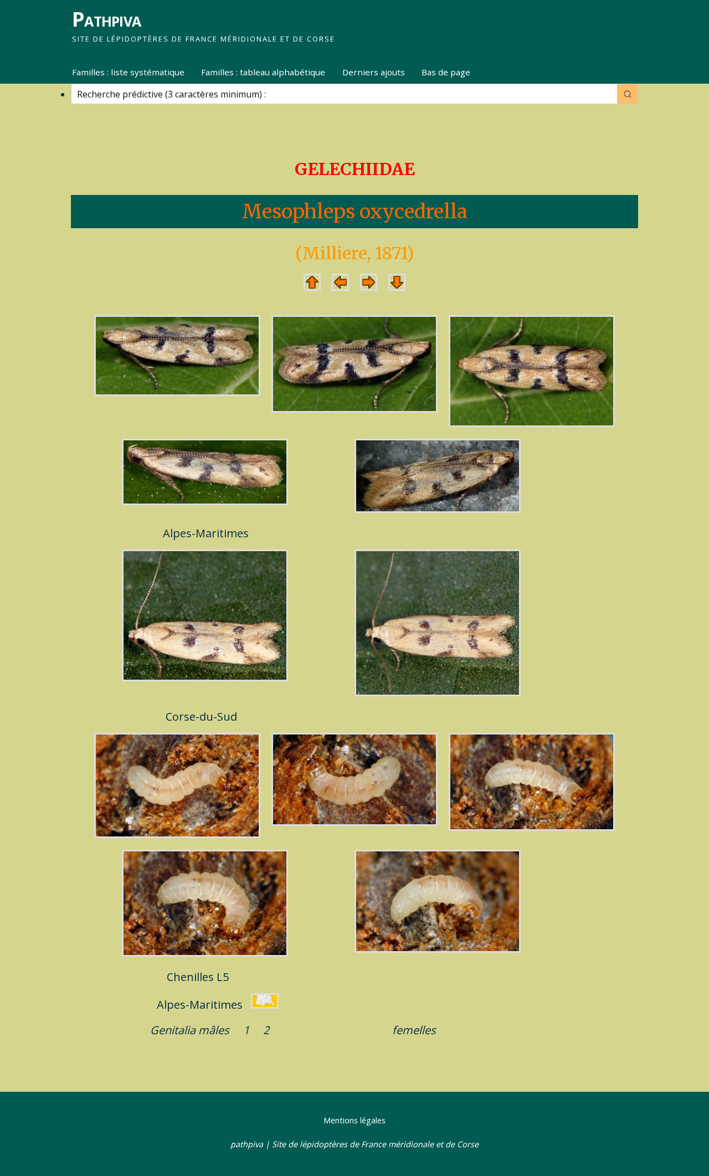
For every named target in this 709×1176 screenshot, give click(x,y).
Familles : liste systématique (128, 72)
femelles (414, 1030)
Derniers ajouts (373, 72)
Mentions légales (354, 1120)
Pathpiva (106, 19)
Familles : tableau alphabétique (263, 72)
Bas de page (446, 72)
